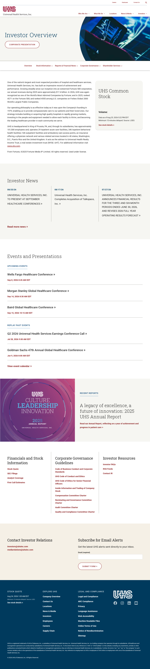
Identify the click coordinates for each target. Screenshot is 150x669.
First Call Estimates (16, 482)
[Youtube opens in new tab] (136, 602)
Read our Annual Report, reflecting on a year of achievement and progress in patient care (109, 425)
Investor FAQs (109, 464)
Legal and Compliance (88, 596)
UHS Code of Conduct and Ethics (70, 476)
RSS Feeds (108, 469)
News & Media (49, 611)
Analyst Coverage (15, 478)
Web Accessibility (86, 616)
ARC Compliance (85, 601)
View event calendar (19, 366)
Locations (47, 606)
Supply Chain (49, 631)
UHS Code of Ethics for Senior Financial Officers (73, 482)
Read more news (17, 226)
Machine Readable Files (89, 621)
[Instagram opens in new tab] (122, 602)
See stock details (106, 125)
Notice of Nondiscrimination (90, 631)
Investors (47, 616)
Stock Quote (13, 469)
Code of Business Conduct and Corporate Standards (74, 470)
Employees (48, 621)
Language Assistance (88, 611)
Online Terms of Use (87, 626)
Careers (46, 626)
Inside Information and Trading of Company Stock (74, 489)
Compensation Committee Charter (70, 495)
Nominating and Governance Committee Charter (73, 501)
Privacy (81, 606)
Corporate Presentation (22, 44)
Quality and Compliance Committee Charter (75, 512)
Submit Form (89, 566)
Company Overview (51, 596)
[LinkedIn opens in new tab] (129, 602)
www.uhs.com (13, 146)
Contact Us (48, 601)
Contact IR (108, 473)
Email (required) (84, 552)
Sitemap (82, 635)
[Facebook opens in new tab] (115, 602)
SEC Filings (12, 473)
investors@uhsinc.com (17, 546)
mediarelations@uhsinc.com (20, 550)
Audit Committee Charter (66, 507)
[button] (146, 2)
